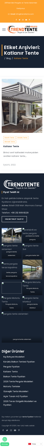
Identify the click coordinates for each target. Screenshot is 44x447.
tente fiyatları (28, 417)
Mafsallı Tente (10, 142)
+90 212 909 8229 (19, 212)
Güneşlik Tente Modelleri (15, 391)
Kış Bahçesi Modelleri (13, 356)
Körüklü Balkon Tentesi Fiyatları (19, 361)
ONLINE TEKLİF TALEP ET (14, 219)
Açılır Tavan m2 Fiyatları (15, 396)
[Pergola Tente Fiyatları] (22, 29)
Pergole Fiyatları (11, 366)
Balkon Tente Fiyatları (14, 376)
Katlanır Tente (11, 146)
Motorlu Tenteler (11, 386)
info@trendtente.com (25, 14)
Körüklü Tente (22, 138)
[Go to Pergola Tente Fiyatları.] (2, 58)
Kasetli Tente (9, 138)
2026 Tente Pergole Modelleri (18, 381)
